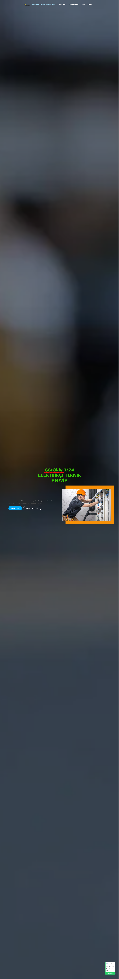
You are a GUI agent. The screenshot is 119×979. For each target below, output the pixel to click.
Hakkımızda (62, 5)
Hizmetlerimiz (73, 5)
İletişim (90, 5)
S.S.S (83, 5)
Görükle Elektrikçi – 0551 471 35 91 (43, 5)
